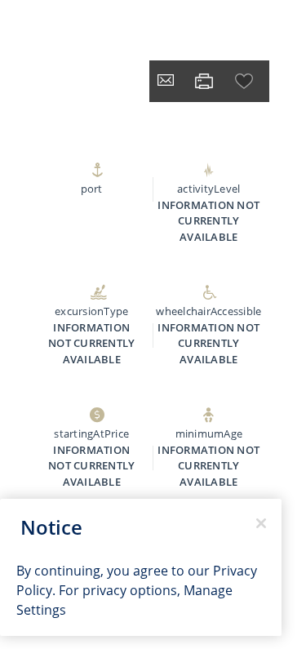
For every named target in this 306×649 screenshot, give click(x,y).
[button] (245, 81)
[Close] (261, 523)
